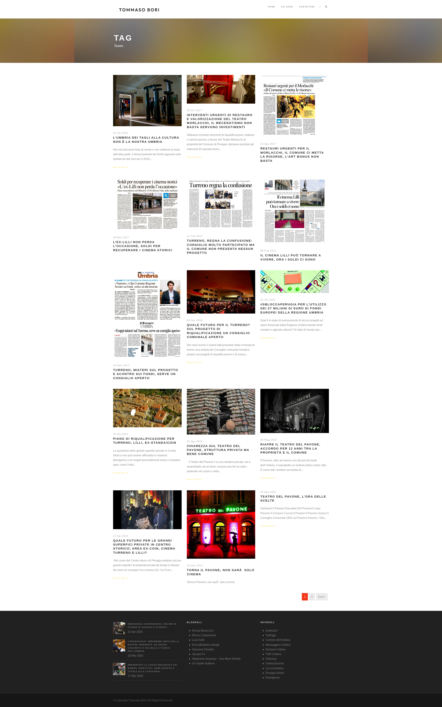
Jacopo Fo (198, 654)
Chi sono (287, 7)
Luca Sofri (198, 639)
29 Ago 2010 (268, 491)
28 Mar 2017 (121, 237)
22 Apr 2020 (135, 631)
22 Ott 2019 (120, 133)
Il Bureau (271, 658)
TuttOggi (271, 635)
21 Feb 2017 (195, 236)
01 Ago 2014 (195, 441)
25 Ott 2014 (120, 434)
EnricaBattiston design (206, 644)
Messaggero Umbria (278, 644)
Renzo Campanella (204, 635)
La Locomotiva (275, 668)
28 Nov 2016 (195, 320)
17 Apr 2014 (120, 536)
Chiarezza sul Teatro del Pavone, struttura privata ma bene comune (218, 450)
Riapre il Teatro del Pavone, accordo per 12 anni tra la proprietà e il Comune (290, 448)
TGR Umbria (273, 654)
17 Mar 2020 (135, 675)
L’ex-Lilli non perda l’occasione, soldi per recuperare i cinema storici (142, 246)
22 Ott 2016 (267, 299)
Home (271, 7)
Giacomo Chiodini (203, 649)
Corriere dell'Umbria (278, 639)
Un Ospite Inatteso (203, 663)
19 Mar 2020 (135, 655)
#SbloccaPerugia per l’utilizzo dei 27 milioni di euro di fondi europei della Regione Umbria (293, 308)
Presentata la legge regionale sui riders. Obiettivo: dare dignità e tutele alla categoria (152, 668)
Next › (321, 596)
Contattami (307, 7)
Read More (120, 167)
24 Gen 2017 (121, 365)
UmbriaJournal (275, 663)
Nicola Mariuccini (202, 630)
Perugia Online (275, 672)
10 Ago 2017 (268, 143)
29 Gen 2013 (195, 565)
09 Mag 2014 (268, 439)
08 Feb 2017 (268, 250)
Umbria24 (272, 630)
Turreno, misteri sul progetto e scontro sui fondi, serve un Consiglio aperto (145, 374)
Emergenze (273, 677)
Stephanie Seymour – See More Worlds (216, 658)
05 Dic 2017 (194, 110)
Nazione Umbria (276, 649)
